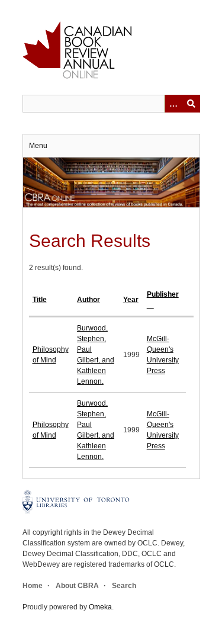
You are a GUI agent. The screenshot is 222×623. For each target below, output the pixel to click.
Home (32, 586)
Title (40, 300)
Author (88, 300)
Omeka (100, 607)
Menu (38, 146)
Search (124, 586)
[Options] (173, 104)
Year (131, 300)
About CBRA (77, 586)
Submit (191, 104)
